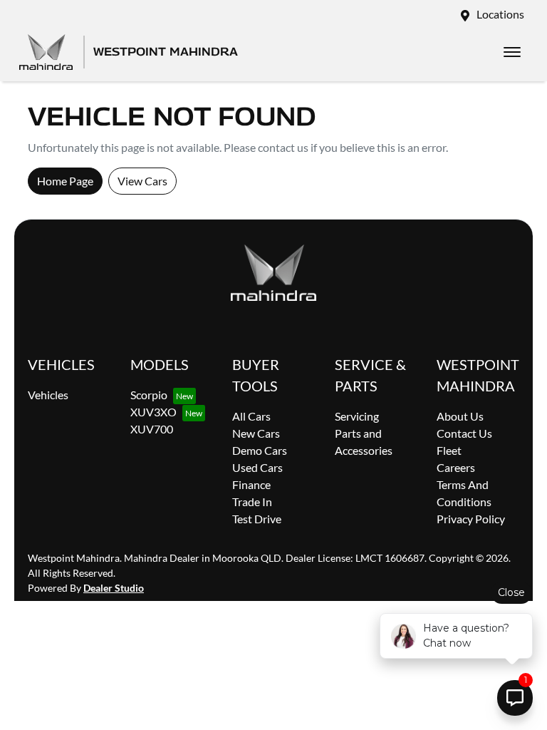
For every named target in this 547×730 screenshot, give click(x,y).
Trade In (252, 501)
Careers (456, 467)
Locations (500, 14)
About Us (460, 416)
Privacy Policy (471, 518)
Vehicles (48, 394)
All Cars (251, 416)
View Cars (142, 180)
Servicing (357, 416)
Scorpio (148, 394)
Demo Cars (259, 450)
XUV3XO (153, 411)
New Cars (256, 433)
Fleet (449, 450)
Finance (251, 484)
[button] (512, 52)
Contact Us (464, 433)
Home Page (65, 180)
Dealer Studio (113, 588)
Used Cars (257, 467)
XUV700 (151, 429)
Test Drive (256, 518)
